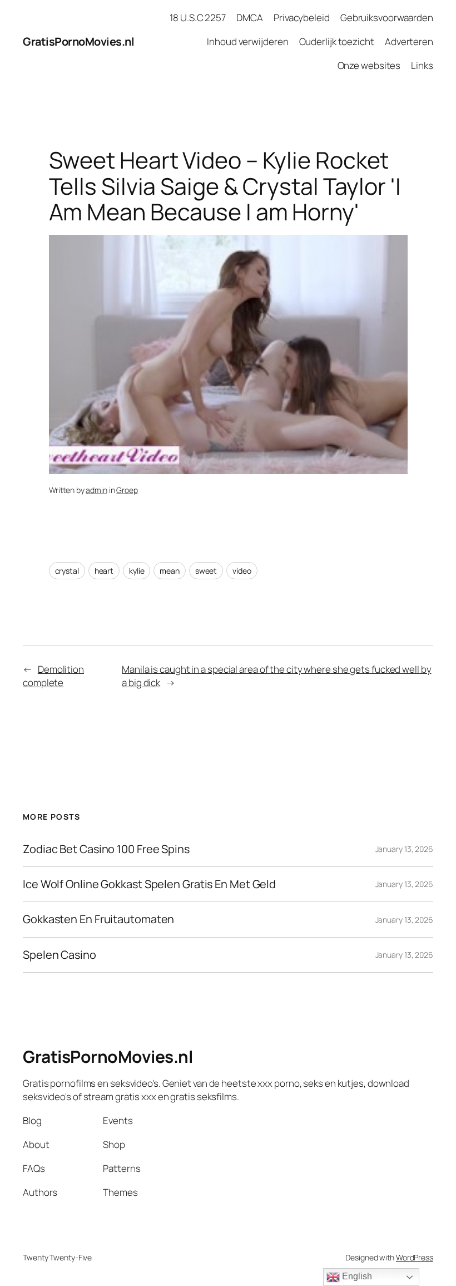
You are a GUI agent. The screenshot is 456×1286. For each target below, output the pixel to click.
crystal (67, 570)
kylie (137, 570)
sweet (206, 570)
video (241, 570)
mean (170, 570)
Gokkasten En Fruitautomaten (98, 919)
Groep (127, 490)
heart (104, 570)
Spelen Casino (59, 955)
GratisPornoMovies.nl (78, 41)
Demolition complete (53, 676)
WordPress (414, 1257)
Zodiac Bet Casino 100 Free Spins (106, 849)
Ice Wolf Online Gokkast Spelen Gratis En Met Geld (149, 884)
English (355, 1276)
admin (96, 490)
